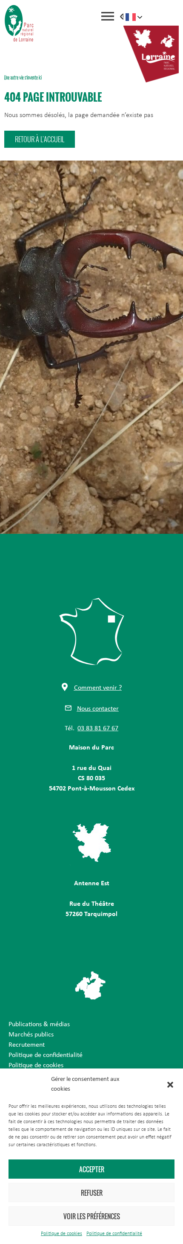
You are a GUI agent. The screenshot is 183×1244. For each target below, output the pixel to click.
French (134, 17)
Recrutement (27, 1045)
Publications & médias (39, 1024)
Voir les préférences (91, 1216)
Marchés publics (31, 1034)
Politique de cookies (61, 1233)
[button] (170, 1084)
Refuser (92, 1192)
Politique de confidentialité (114, 1233)
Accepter (91, 1169)
